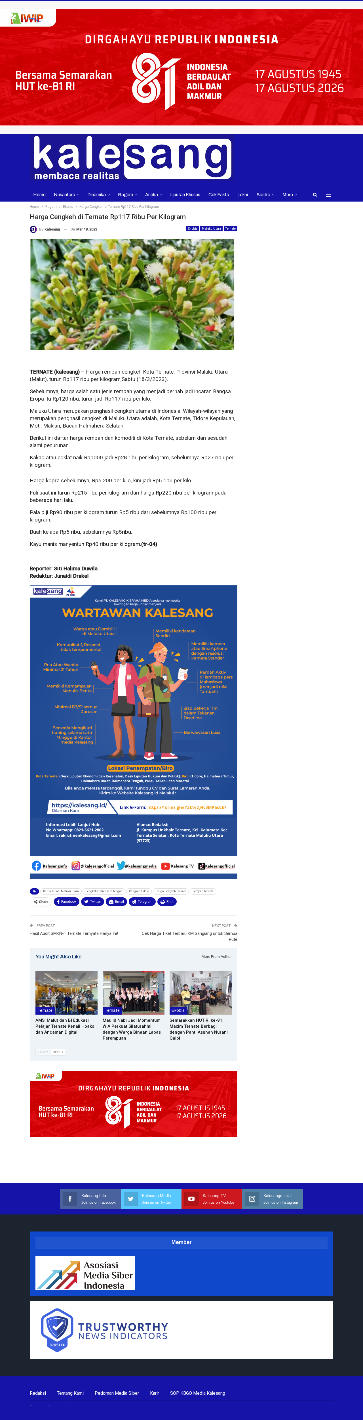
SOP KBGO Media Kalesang (197, 1393)
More (287, 194)
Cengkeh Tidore (139, 891)
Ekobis (192, 228)
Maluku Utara (211, 228)
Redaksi (38, 1393)
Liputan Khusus (185, 194)
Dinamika (96, 194)
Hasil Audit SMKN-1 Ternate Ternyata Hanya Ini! (74, 933)
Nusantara (64, 194)
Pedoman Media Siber (117, 1393)
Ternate (230, 228)
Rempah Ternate (203, 891)
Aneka (151, 194)
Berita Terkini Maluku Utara (61, 891)
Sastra (263, 194)
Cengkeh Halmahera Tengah (104, 891)
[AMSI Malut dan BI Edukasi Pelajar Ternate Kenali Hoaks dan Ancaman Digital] (66, 992)
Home (39, 194)
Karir (154, 1393)
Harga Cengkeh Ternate (170, 891)
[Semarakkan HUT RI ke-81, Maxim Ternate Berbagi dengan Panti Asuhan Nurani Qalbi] (201, 992)
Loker (242, 194)
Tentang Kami (70, 1393)
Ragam (125, 194)
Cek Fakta (218, 194)
